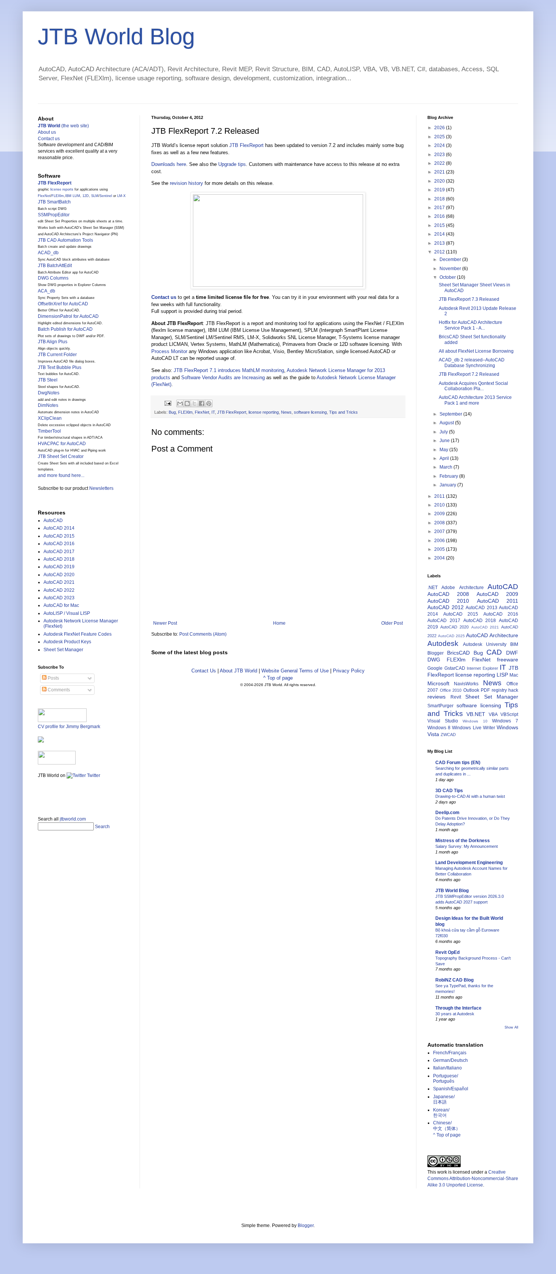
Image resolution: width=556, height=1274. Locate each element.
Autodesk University (484, 644)
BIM (514, 644)
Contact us (49, 138)
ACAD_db (48, 252)
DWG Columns (53, 278)
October (448, 277)
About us (47, 132)
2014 (440, 234)
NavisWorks (466, 683)
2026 (440, 127)
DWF (512, 653)
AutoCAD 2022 (59, 590)
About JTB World (238, 671)
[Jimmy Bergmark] (41, 741)
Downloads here (168, 164)
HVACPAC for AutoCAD (62, 443)
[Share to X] (194, 403)
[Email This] (180, 403)
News (286, 412)
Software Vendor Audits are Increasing (223, 377)
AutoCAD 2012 (445, 607)
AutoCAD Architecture (492, 635)
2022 (440, 163)
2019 (440, 189)
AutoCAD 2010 (448, 601)
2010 (440, 505)
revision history (186, 183)
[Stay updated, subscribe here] (41, 794)
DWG (433, 660)
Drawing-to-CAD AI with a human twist (470, 796)
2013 (440, 243)
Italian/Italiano (447, 1068)
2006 (440, 540)
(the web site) (63, 125)
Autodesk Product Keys (67, 641)
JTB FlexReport (246, 145)
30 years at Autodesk (454, 1013)
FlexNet (202, 412)
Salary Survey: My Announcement (466, 846)
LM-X (121, 196)
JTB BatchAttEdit (55, 265)
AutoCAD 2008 (448, 594)
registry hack (505, 690)
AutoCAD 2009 (497, 594)
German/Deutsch (450, 1060)
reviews (436, 697)
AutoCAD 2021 (59, 582)
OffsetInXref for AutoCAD (63, 303)
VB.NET (475, 714)
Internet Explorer (482, 668)
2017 (440, 207)
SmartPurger (440, 705)
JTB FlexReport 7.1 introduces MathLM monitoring (229, 370)
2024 (440, 145)
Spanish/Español (450, 1088)
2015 (440, 225)
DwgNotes (48, 392)
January (448, 485)
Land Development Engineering (469, 862)
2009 (440, 513)
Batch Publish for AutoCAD (65, 329)
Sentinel (105, 196)
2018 (440, 199)
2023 (440, 154)
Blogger (435, 653)
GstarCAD (454, 668)
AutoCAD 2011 (497, 601)
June (445, 440)
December (451, 259)
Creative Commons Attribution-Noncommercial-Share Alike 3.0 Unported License (472, 1178)
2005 (440, 549)
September (451, 414)
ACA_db (46, 291)
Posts (53, 678)
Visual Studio (442, 721)
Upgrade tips (232, 164)
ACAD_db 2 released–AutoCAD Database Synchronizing (472, 362)
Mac (513, 675)
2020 (440, 181)
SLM (94, 196)
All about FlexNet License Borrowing (476, 351)
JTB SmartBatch (54, 202)
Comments (58, 689)
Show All (511, 1027)
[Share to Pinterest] (209, 403)
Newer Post (165, 623)
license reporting (263, 412)
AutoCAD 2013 (481, 607)
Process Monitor (169, 351)
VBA (493, 714)
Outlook (471, 690)
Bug (172, 412)
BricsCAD (458, 653)
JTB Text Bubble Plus (59, 367)
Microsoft (438, 683)
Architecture (471, 587)
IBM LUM (72, 196)
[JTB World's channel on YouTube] (57, 763)
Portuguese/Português (445, 1078)
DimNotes (48, 405)
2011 (440, 496)
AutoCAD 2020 (59, 574)
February (449, 476)
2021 (440, 172)
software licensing (310, 412)
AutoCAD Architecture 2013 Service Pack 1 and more (475, 400)
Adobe (448, 587)
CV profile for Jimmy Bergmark (69, 726)
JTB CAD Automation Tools (65, 240)
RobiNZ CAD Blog (454, 980)
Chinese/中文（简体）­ (446, 1125)
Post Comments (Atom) (203, 634)
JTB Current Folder (57, 354)
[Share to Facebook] (201, 403)
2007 (440, 531)
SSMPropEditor (54, 214)
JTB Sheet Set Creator (61, 456)
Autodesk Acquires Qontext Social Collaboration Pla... (473, 386)
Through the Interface (458, 1008)
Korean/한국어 (441, 1112)
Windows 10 (475, 721)
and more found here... (61, 475)
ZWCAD (448, 734)
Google (435, 668)
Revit (455, 697)
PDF (485, 690)
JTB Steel (47, 380)
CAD (494, 652)
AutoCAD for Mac (61, 605)
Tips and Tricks (343, 412)
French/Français (449, 1052)
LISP (502, 675)
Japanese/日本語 (444, 1099)
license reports (61, 189)
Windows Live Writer (473, 727)
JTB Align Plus (52, 341)
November (451, 268)
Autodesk (442, 643)
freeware (507, 660)
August (447, 422)
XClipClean (50, 418)
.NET (432, 587)
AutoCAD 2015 (59, 536)
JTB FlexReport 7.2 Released (469, 374)
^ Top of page (278, 678)
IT (213, 412)
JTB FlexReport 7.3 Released (469, 299)
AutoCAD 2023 (59, 597)
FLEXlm (185, 412)
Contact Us (203, 671)
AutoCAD (53, 520)
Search (102, 826)
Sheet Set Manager (63, 649)
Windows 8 (438, 727)
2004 (440, 558)
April (445, 458)
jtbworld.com (73, 819)
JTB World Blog (116, 36)
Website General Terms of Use (295, 671)
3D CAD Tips (449, 790)
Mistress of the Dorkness (462, 840)
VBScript (509, 714)
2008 (440, 522)
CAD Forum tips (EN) (457, 762)
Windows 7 (505, 721)
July (444, 432)
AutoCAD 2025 (451, 636)
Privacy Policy (349, 671)
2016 (440, 216)
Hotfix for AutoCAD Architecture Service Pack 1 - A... (470, 325)
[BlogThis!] (187, 403)
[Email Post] (167, 403)
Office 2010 (451, 690)
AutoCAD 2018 (59, 559)
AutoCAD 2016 (59, 543)
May (444, 449)
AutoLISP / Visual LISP (66, 613)
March (446, 467)
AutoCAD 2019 (59, 566)
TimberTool (49, 431)
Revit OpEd (447, 952)
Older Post (392, 623)
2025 (440, 136)
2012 (440, 252)
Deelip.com (447, 812)
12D (85, 196)
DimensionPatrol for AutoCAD (68, 316)
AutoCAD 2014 (59, 528)
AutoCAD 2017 (59, 551)
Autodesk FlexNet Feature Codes (77, 634)
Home (279, 623)
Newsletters (101, 488)
